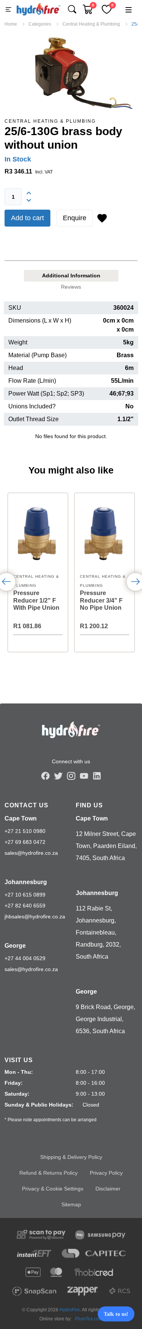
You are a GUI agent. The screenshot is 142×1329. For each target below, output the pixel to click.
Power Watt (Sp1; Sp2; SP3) (46, 393)
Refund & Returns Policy (48, 1173)
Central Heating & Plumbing (50, 121)
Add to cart (27, 218)
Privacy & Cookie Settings (52, 1189)
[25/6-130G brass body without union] (71, 71)
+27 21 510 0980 (25, 831)
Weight (17, 342)
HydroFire (69, 1309)
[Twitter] (58, 775)
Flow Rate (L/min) (32, 381)
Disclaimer (107, 1189)
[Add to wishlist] (102, 218)
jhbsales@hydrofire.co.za (35, 916)
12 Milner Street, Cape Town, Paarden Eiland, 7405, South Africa (106, 846)
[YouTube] (84, 775)
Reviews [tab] (71, 287)
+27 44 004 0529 (25, 958)
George (15, 945)
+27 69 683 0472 (25, 842)
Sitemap (71, 1204)
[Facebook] (45, 775)
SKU (14, 307)
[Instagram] (71, 775)
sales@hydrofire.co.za (31, 853)
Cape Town (21, 818)
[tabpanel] (71, 374)
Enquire (74, 218)
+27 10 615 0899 (25, 895)
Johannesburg (26, 882)
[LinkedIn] (97, 775)
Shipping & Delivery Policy (71, 1157)
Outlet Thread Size (33, 419)
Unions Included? (32, 406)
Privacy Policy (106, 1173)
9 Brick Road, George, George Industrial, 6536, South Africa (105, 1019)
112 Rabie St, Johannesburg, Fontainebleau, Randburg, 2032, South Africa (98, 932)
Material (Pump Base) (37, 355)
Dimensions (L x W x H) (39, 320)
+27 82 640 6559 (25, 906)
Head (15, 368)
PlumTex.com (89, 1318)
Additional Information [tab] (71, 275)
